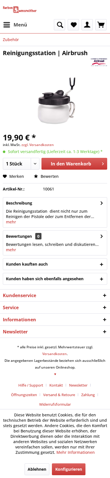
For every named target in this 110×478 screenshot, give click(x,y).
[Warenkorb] (101, 24)
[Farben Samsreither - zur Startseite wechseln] (20, 9)
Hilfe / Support (30, 385)
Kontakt (56, 385)
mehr (11, 222)
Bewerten (49, 176)
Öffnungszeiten (24, 394)
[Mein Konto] (87, 24)
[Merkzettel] (73, 24)
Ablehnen (37, 469)
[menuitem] (15, 24)
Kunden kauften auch (27, 264)
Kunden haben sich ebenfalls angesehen (44, 278)
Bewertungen (19, 236)
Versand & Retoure (59, 394)
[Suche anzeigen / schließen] (59, 24)
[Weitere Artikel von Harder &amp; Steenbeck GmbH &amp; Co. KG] (99, 62)
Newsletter (78, 385)
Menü (20, 24)
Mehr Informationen (75, 452)
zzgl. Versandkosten (37, 144)
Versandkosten (54, 353)
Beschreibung (19, 203)
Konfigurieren (68, 469)
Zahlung (88, 394)
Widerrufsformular (55, 404)
